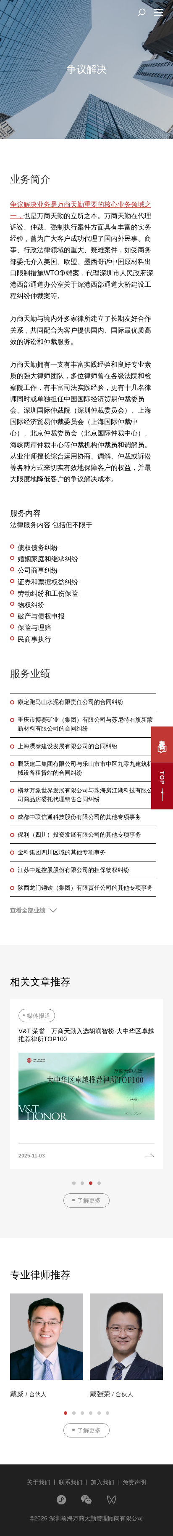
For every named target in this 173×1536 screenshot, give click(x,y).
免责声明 (134, 1482)
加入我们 (102, 1482)
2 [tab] (82, 1183)
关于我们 (38, 1482)
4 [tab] (99, 1183)
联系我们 (70, 1482)
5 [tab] (99, 1413)
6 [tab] (107, 1413)
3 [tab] (90, 1183)
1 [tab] (74, 1183)
